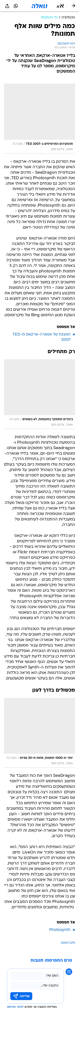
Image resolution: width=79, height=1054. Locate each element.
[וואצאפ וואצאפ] (16, 6)
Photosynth (59, 930)
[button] (60, 6)
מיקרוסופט (68, 942)
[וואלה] (39, 6)
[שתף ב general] (7, 6)
